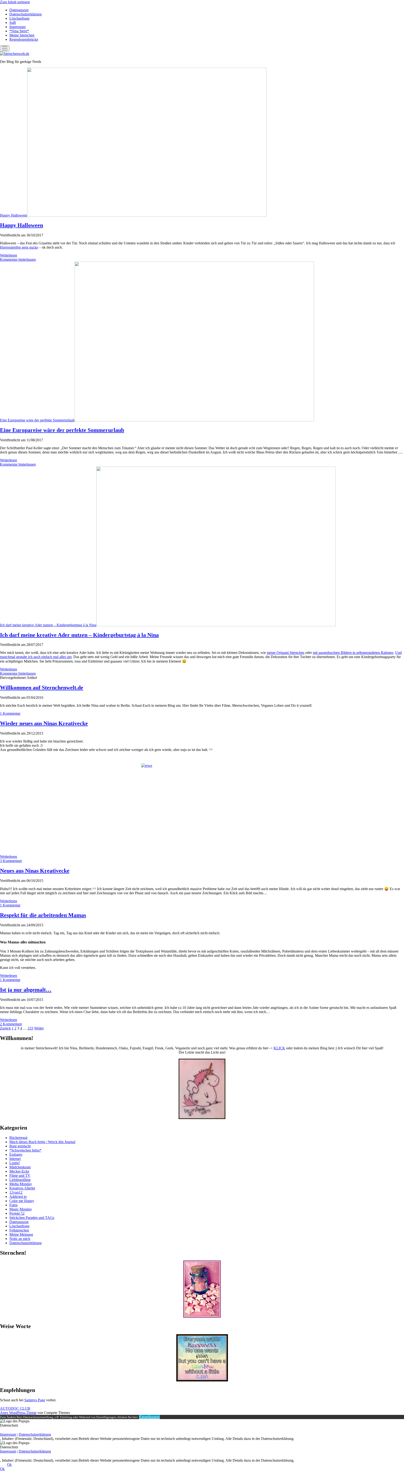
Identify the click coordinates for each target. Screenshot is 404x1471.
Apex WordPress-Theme (18, 1413)
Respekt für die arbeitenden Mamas (43, 915)
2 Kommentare (11, 1024)
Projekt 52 (17, 1213)
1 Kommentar (10, 713)
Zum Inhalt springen (15, 2)
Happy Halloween (13, 215)
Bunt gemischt (20, 1146)
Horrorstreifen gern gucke (19, 247)
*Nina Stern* (19, 31)
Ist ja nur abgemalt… (25, 990)
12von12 (15, 1192)
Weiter (39, 1028)
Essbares (15, 1154)
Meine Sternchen (21, 35)
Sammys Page (34, 1400)
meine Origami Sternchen (285, 653)
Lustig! (14, 1163)
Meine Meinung (21, 1234)
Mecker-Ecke (19, 1171)
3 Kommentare (11, 861)
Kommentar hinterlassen (18, 259)
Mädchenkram (20, 1167)
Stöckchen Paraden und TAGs (31, 1218)
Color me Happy (21, 1201)
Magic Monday (20, 1209)
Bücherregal (18, 1138)
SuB (12, 23)
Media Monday (20, 1184)
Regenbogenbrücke (23, 39)
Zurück (5, 1028)
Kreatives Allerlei (22, 1188)
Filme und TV (19, 1176)
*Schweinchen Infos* (25, 1150)
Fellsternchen (19, 1230)
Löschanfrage (19, 18)
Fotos (13, 1205)
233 (30, 1028)
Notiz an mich (19, 1239)
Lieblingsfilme (20, 1180)
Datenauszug (19, 10)
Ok (9, 1465)
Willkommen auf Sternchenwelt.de (41, 688)
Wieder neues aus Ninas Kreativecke (44, 723)
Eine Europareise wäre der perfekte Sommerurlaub (37, 420)
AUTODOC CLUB (15, 1408)
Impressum (17, 27)
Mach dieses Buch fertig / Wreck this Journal (42, 1142)
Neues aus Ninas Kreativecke (34, 871)
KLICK (279, 1048)
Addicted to (18, 1197)
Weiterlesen (8, 255)
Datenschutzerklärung (25, 14)
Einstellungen (149, 1417)
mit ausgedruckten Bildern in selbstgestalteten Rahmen (353, 653)
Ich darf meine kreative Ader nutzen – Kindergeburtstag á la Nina (48, 625)
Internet (15, 1159)
